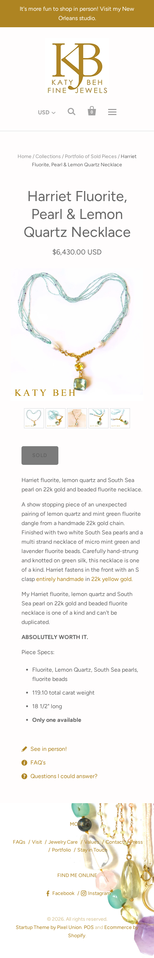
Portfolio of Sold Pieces (91, 156)
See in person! (48, 748)
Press (136, 842)
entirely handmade (60, 579)
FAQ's (37, 762)
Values (91, 842)
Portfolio (61, 850)
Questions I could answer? (63, 776)
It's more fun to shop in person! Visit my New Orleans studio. (77, 13)
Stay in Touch (92, 850)
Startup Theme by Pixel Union (49, 927)
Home (25, 156)
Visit (37, 842)
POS (89, 927)
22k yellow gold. (112, 579)
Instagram (99, 893)
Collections (48, 156)
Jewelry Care (63, 842)
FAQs (19, 842)
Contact (115, 842)
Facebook (63, 893)
